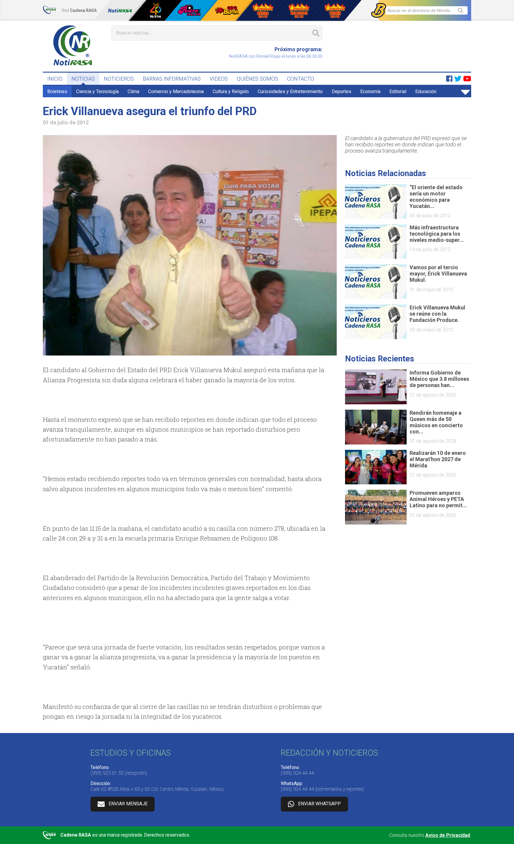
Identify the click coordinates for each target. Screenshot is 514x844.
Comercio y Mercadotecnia (176, 91)
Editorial (397, 91)
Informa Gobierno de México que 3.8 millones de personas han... (439, 378)
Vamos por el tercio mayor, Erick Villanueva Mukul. (438, 273)
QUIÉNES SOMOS (257, 79)
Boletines (57, 91)
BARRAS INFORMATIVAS (172, 79)
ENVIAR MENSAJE (128, 804)
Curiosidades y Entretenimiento (290, 91)
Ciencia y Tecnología (97, 91)
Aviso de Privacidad (447, 835)
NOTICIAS (83, 79)
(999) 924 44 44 (297, 773)
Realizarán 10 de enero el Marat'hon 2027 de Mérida (438, 459)
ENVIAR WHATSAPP (319, 804)
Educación (425, 91)
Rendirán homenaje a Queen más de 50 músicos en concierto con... (436, 422)
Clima (133, 91)
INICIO (54, 79)
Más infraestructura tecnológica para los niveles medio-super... (437, 233)
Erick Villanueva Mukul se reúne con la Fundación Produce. (437, 313)
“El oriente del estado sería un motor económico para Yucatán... (436, 196)
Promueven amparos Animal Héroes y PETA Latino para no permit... (438, 499)
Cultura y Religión (231, 91)
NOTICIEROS (119, 79)
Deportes (341, 91)
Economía (370, 91)
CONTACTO (300, 79)
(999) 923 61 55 (107, 773)
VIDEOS (219, 79)
